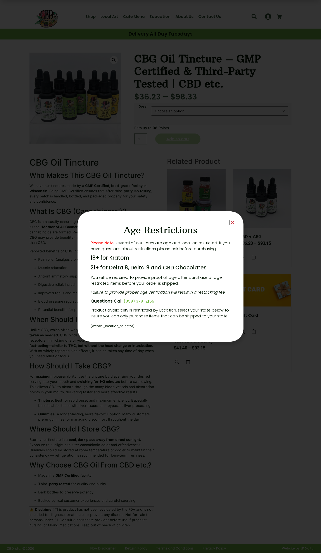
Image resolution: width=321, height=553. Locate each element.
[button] (232, 222)
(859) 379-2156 (139, 301)
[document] (160, 276)
